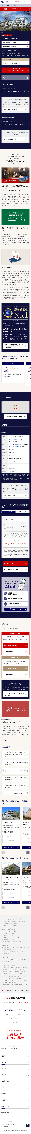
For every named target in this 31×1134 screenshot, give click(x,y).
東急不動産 (4, 974)
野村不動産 (4, 971)
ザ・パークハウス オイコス (8, 937)
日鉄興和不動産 (18, 984)
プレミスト (4, 976)
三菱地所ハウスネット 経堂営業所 (15, 636)
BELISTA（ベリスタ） (7, 947)
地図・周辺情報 (13, 441)
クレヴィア (21, 982)
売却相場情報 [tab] (8, 512)
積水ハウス (11, 978)
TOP (28, 1126)
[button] (15, 77)
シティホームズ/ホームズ (8, 949)
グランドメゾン (20, 978)
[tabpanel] (15, 544)
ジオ (12, 984)
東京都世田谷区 (7, 50)
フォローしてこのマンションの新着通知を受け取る (14, 694)
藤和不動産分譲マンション (8, 954)
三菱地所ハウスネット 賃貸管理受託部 (15, 661)
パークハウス (20, 937)
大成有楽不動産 (12, 976)
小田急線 (5, 53)
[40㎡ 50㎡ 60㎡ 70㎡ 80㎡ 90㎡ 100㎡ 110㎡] (19, 519)
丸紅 (3, 967)
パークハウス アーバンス (8, 939)
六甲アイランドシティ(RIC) (18, 959)
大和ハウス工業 (18, 974)
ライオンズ (4, 978)
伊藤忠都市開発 (12, 982)
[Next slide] (27, 852)
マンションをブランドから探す (9, 925)
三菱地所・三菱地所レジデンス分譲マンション (13, 941)
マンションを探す (6, 921)
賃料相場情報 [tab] (22, 512)
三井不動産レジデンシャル (8, 969)
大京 (25, 976)
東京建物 (17, 971)
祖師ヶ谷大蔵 (12, 53)
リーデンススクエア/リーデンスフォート (12, 951)
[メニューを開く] (28, 2)
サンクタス (4, 982)
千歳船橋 (17, 446)
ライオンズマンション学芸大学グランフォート (10, 878)
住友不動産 (17, 967)
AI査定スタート (16, 609)
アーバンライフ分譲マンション (9, 961)
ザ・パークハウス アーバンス (9, 935)
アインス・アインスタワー (21, 947)
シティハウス (25, 967)
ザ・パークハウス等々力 (8, 822)
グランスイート (9, 967)
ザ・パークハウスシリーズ (8, 931)
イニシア (14, 980)
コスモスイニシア (6, 980)
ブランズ (11, 974)
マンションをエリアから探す (19, 921)
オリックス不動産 (22, 980)
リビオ (25, 984)
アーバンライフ (5, 959)
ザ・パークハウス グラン (8, 933)
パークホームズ (20, 969)
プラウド (11, 971)
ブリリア (23, 971)
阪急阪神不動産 (5, 984)
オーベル (20, 976)
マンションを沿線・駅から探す (9, 923)
